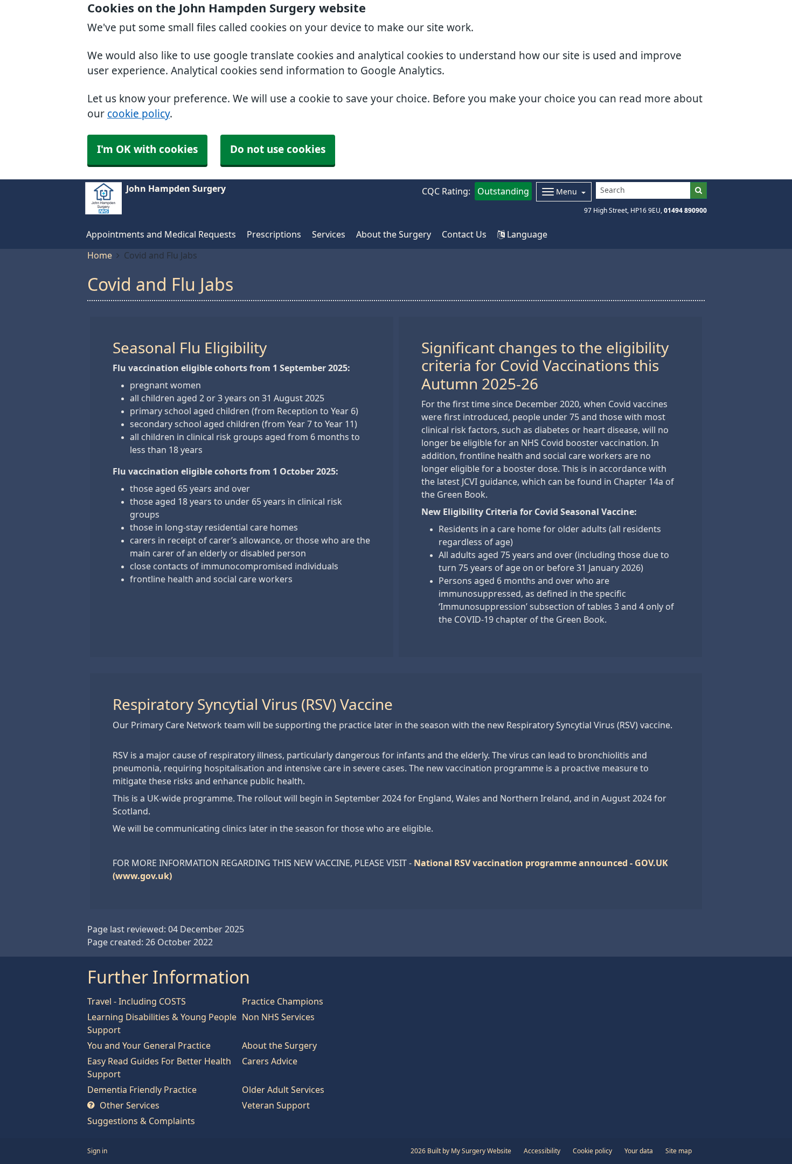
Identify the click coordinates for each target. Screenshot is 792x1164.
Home (99, 255)
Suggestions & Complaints (141, 1121)
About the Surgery (393, 234)
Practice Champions (282, 1001)
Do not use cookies (277, 149)
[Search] (698, 190)
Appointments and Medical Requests (161, 234)
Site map (678, 1151)
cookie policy (138, 114)
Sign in (97, 1151)
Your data (638, 1151)
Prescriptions (274, 234)
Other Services (128, 1105)
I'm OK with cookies (147, 149)
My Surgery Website (481, 1151)
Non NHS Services (278, 1017)
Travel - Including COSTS (136, 1001)
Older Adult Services (283, 1089)
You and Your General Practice (149, 1045)
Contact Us (464, 234)
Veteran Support (276, 1105)
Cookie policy (592, 1151)
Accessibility (542, 1151)
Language (526, 234)
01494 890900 (685, 210)
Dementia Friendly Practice (142, 1089)
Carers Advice (269, 1061)
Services (328, 234)
